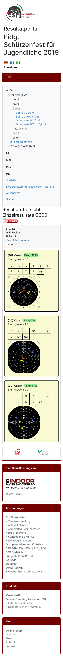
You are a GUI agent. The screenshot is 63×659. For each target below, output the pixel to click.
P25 (8, 166)
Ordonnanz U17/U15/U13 (31, 124)
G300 (9, 90)
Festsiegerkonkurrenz (22, 146)
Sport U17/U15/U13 (27, 116)
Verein (16, 99)
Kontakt (10, 646)
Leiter (16, 137)
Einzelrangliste (18, 95)
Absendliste (13, 193)
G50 (8, 152)
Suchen (10, 199)
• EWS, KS (20, 536)
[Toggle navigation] (9, 77)
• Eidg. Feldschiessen (19, 603)
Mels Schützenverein (18, 240)
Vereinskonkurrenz (20, 141)
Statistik (11, 180)
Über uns (11, 634)
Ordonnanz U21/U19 (28, 120)
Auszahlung (20, 128)
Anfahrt (10, 642)
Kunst (16, 133)
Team (9, 638)
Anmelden (10, 67)
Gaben (17, 108)
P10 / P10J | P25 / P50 (26, 548)
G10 (8, 159)
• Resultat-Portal (16, 532)
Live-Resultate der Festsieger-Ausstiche (30, 186)
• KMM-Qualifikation (18, 540)
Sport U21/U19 (25, 112)
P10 (8, 173)
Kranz (16, 104)
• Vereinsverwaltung (18, 521)
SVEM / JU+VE (33, 571)
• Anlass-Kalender (17, 525)
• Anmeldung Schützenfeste (23, 528)
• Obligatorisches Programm (23, 606)
